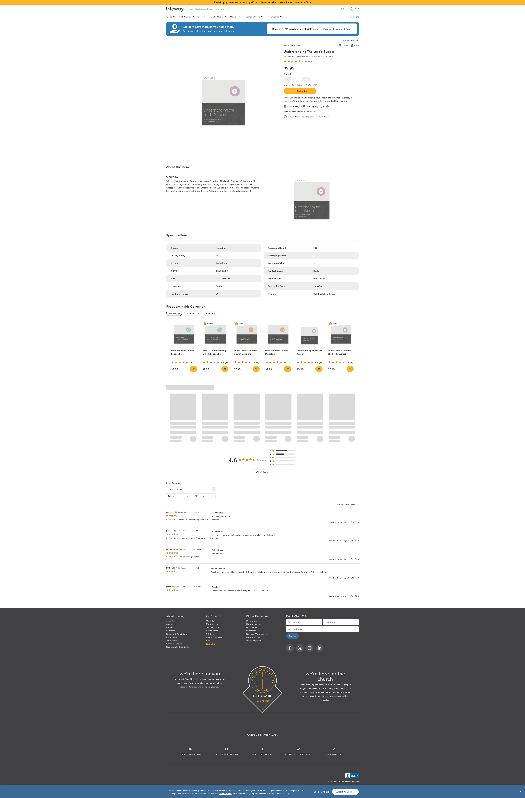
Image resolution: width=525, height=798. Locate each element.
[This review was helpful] (351, 457)
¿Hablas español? (351, 40)
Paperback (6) (193, 313)
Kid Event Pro (252, 562)
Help (208, 576)
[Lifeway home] (175, 9)
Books (200, 16)
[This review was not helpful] (356, 457)
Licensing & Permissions (176, 569)
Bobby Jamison (318, 56)
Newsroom (171, 566)
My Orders (210, 556)
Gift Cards (210, 569)
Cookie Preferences (214, 572)
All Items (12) (174, 313)
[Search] (342, 9)
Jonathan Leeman (295, 56)
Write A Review (262, 407)
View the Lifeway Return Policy (315, 116)
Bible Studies (185, 16)
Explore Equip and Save (337, 29)
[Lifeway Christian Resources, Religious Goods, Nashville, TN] (352, 711)
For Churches (273, 16)
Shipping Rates (213, 562)
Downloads (251, 566)
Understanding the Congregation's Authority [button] (198, 474)
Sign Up (292, 571)
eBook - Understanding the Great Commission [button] (199, 455)
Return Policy (212, 566)
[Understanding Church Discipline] (278, 334)
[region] (262, 791)
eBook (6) (210, 313)
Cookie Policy (225, 793)
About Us (170, 556)
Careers (169, 562)
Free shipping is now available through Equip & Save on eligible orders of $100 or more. (262, 2)
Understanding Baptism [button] (189, 492)
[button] (283, 386)
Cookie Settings (321, 791)
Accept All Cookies (345, 791)
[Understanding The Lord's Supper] (309, 334)
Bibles (169, 16)
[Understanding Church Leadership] (184, 334)
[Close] (521, 791)
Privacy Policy (172, 572)
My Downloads (212, 559)
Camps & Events (253, 16)
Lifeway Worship (253, 559)
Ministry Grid (251, 556)
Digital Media (217, 16)
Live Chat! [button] (211, 579)
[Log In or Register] (351, 9)
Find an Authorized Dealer (177, 582)
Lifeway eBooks (253, 572)
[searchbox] (188, 424)
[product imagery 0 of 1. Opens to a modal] (223, 101)
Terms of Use (171, 576)
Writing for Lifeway (174, 579)
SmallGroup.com (253, 576)
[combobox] (266, 9)
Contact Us (171, 559)
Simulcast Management (256, 569)
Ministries (234, 16)
